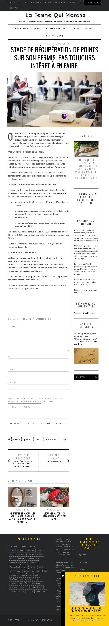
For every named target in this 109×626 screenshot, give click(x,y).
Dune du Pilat (14, 567)
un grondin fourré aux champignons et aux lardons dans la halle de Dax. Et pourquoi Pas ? (86, 168)
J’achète (74, 28)
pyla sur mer (36, 583)
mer (30, 575)
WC (44, 591)
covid (24, 563)
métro (37, 575)
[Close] (63, 576)
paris (29, 579)
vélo (38, 591)
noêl (22, 579)
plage (36, 579)
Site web (12, 382)
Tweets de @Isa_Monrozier (84, 313)
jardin (26, 571)
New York (13, 579)
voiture (30, 591)
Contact (14, 8)
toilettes (12, 591)
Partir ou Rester (56, 28)
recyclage (13, 587)
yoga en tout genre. (54, 458)
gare (25, 567)
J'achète (83, 562)
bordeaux (30, 550)
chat (41, 555)
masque (22, 575)
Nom (11, 356)
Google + (61, 424)
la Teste (45, 571)
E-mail (12, 369)
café (39, 550)
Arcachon (13, 546)
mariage (12, 575)
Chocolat (20, 559)
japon (19, 571)
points (38, 439)
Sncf (40, 587)
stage (63, 439)
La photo (83, 569)
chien (11, 559)
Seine (34, 587)
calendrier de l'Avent (17, 555)
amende (16, 439)
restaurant (24, 587)
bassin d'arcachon (16, 550)
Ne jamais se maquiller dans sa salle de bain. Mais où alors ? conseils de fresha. (23, 518)
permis (27, 439)
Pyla (26, 583)
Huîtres (32, 567)
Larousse (35, 571)
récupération (50, 439)
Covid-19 (33, 563)
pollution (12, 583)
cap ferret (32, 555)
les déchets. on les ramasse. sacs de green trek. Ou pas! (87, 610)
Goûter (38, 28)
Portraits (89, 28)
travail (21, 591)
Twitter (30, 424)
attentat (23, 546)
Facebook (15, 424)
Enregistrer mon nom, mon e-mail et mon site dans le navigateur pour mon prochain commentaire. (35, 399)
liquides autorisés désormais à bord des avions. (54, 516)
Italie (11, 571)
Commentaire (15, 326)
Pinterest (46, 424)
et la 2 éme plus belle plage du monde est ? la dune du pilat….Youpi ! (23, 460)
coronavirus (14, 563)
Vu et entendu (22, 28)
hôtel (41, 567)
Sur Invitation (54, 36)
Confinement (32, 559)
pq (21, 583)
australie (33, 546)
